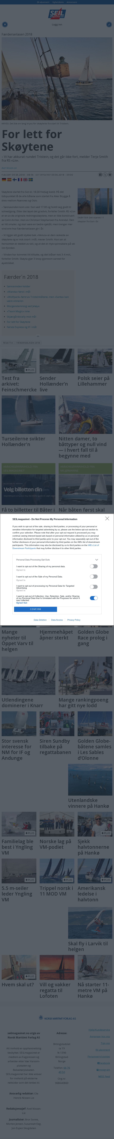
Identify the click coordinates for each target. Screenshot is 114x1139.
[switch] (94, 566)
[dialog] (57, 569)
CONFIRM (35, 609)
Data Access (57, 620)
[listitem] (57, 559)
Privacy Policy (73, 620)
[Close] (108, 519)
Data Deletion (40, 620)
